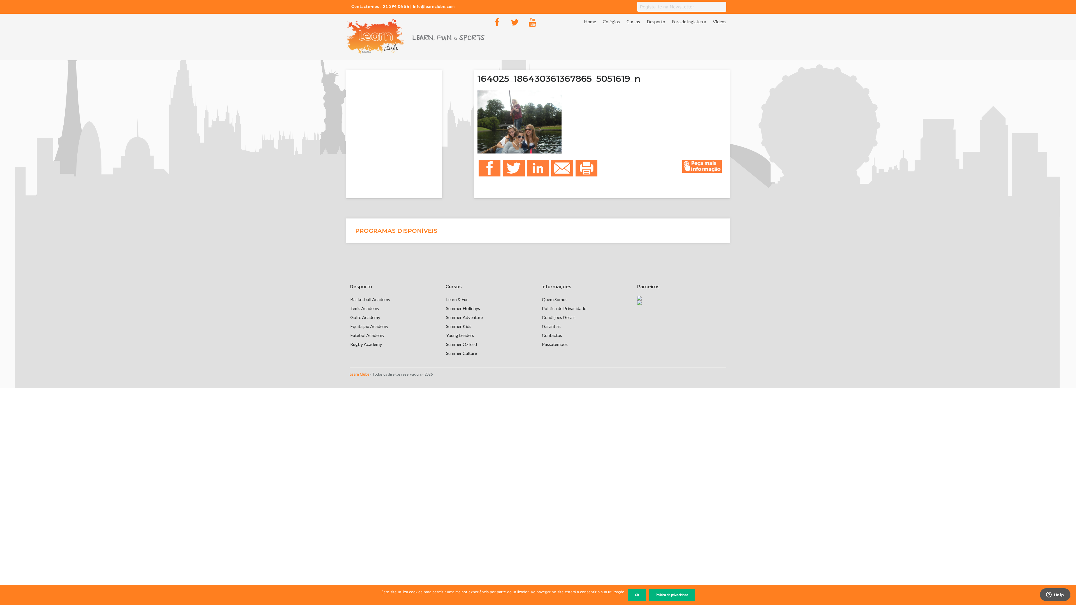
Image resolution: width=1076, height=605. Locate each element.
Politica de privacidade (672, 595)
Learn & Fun (457, 299)
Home (590, 21)
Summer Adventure (464, 317)
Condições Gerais (559, 317)
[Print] (586, 168)
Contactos (552, 335)
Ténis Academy (364, 308)
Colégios (611, 21)
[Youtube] (532, 22)
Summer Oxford (461, 344)
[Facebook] (497, 22)
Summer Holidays (463, 308)
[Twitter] (515, 22)
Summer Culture (461, 353)
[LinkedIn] (538, 168)
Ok (637, 595)
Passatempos (555, 344)
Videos (719, 21)
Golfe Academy (365, 317)
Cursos (633, 21)
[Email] (562, 168)
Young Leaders (460, 335)
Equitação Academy (369, 326)
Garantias (551, 326)
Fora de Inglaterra (689, 21)
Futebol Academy (367, 335)
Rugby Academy (366, 344)
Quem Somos (554, 299)
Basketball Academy (370, 299)
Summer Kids (458, 326)
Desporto (656, 21)
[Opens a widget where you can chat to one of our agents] (1055, 595)
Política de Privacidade (564, 308)
